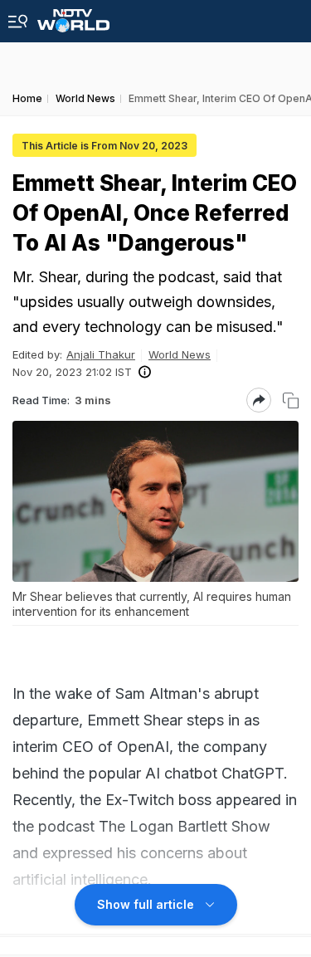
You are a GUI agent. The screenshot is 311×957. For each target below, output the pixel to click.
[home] (73, 16)
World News (179, 354)
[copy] (291, 400)
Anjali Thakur (100, 354)
